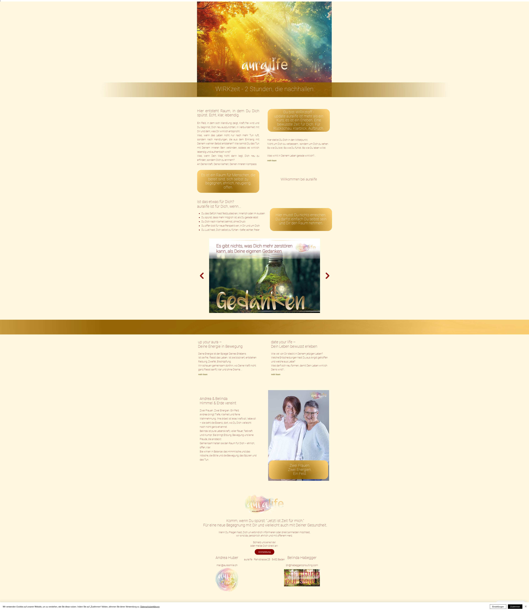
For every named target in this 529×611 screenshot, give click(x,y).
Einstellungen (498, 606)
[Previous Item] (202, 276)
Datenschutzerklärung (150, 606)
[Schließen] (525, 606)
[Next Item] (327, 276)
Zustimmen (515, 606)
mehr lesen (271, 160)
